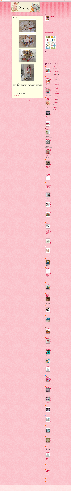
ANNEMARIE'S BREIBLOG (48, 120)
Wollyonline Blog (48, 149)
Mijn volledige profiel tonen (49, 32)
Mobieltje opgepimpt (57, 82)
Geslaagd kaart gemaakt (57, 94)
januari (56, 102)
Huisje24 (47, 447)
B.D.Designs (47, 268)
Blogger (42, 488)
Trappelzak (50, 262)
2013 (55, 68)
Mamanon (47, 452)
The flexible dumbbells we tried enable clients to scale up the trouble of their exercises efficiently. (48, 229)
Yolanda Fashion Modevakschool (48, 175)
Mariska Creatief (48, 366)
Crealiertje (18, 5)
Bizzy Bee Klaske (48, 139)
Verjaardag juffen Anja (57, 91)
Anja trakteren (57, 86)
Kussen (50, 389)
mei (55, 96)
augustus (56, 77)
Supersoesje (47, 259)
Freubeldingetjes (48, 396)
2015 (55, 65)
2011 (55, 104)
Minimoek (47, 328)
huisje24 (47, 448)
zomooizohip (48, 223)
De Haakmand (48, 477)
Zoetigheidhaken (48, 479)
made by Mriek (48, 211)
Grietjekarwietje (48, 110)
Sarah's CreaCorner (47, 284)
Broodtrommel (57, 84)
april (56, 97)
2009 (55, 107)
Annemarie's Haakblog (48, 78)
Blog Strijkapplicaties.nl (48, 466)
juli (55, 79)
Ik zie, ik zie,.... (48, 437)
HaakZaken (47, 88)
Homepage (28, 100)
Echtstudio (47, 338)
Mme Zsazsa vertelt (47, 184)
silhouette (22, 89)
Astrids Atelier (48, 416)
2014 (55, 66)
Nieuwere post (14, 100)
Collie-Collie (48, 160)
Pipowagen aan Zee (48, 307)
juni (55, 80)
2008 (55, 109)
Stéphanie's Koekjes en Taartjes (47, 295)
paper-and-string (47, 201)
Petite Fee (47, 376)
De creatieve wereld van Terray (47, 99)
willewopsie (47, 387)
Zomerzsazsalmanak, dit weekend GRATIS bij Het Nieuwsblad (48, 187)
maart (56, 99)
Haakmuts (47, 67)
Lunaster (47, 192)
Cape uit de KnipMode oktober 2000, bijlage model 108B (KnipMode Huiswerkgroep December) (48, 166)
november (56, 72)
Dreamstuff (47, 129)
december (56, 71)
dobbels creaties (48, 406)
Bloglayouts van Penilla (48, 471)
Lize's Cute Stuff (48, 482)
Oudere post (40, 100)
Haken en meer (48, 349)
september (56, 76)
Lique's (47, 317)
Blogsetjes (47, 474)
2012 (55, 69)
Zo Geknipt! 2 (50, 360)
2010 (55, 106)
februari (56, 100)
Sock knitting (50, 195)
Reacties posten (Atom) (19, 102)
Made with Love (48, 463)
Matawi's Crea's (48, 238)
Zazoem (47, 279)
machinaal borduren (18, 89)
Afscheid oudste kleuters (56, 88)
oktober (56, 74)
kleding (50, 177)
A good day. (50, 352)
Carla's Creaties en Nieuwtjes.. (48, 427)
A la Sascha (47, 247)
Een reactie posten (16, 95)
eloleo (46, 358)
